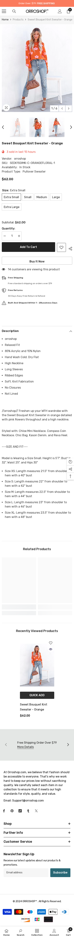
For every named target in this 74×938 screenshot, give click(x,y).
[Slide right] (68, 745)
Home (5, 19)
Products (18, 19)
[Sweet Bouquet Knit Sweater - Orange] (37, 665)
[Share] (69, 248)
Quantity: (8, 228)
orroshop (20, 158)
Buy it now (37, 261)
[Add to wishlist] (61, 247)
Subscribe (60, 872)
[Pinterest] (12, 810)
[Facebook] (4, 810)
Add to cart (28, 247)
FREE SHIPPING (46, 3)
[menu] (4, 11)
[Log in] (60, 11)
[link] (19, 606)
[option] (37, 68)
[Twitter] (36, 810)
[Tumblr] (28, 810)
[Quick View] (50, 649)
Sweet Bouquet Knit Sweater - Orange (33, 707)
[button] (62, 108)
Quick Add (37, 695)
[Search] (14, 11)
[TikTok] (20, 810)
